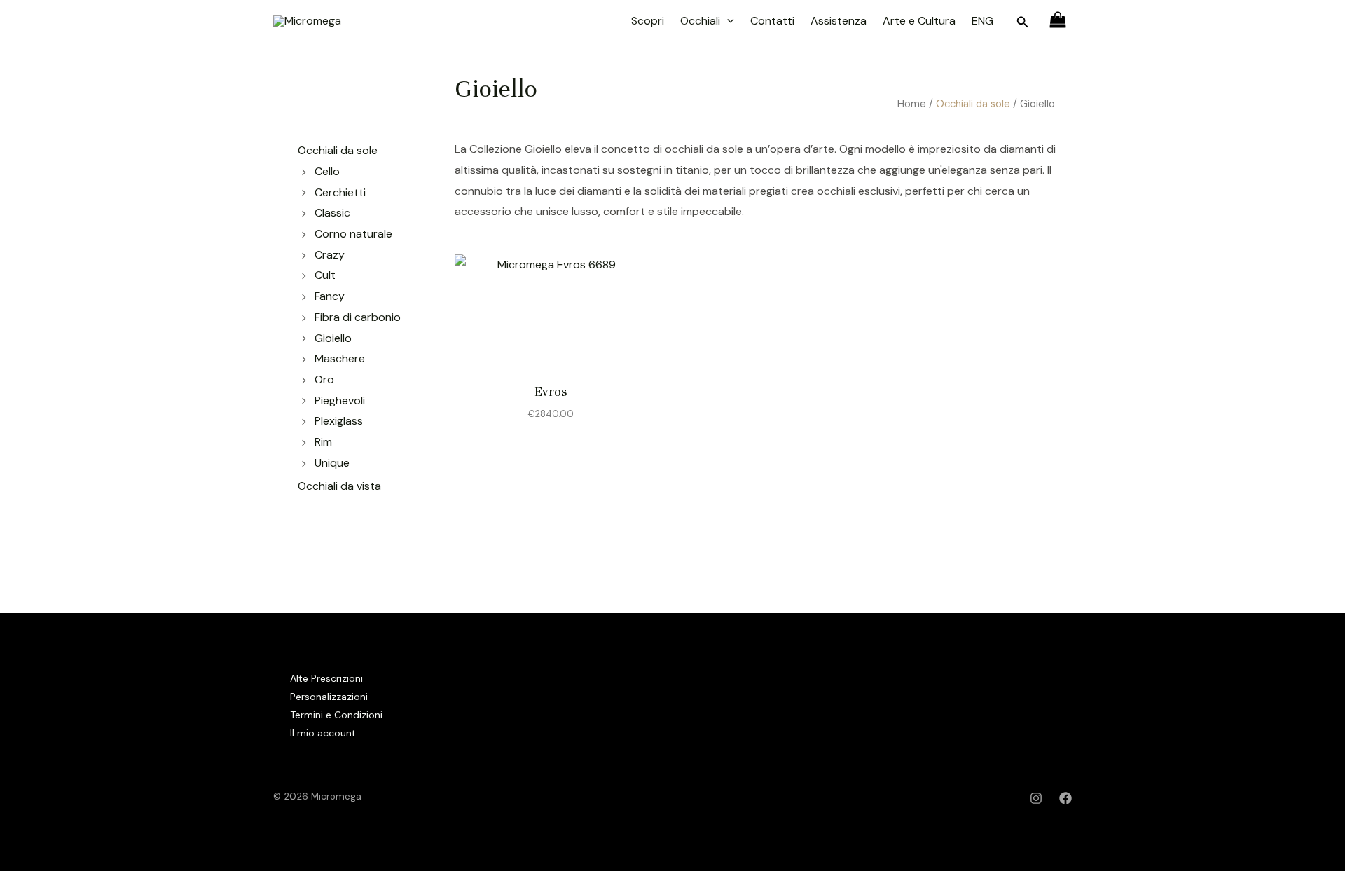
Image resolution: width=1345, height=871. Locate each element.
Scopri (647, 20)
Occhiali (700, 20)
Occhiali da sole (973, 104)
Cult (325, 275)
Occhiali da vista (339, 486)
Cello (327, 171)
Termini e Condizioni (336, 714)
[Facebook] (1065, 798)
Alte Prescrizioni (326, 678)
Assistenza (839, 20)
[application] (727, 21)
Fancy (330, 296)
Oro (324, 379)
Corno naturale (353, 233)
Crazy (330, 254)
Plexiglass (339, 420)
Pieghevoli (340, 400)
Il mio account (323, 733)
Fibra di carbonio (358, 317)
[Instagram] (1036, 798)
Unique (332, 462)
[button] (1022, 22)
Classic (332, 212)
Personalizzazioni (329, 696)
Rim (323, 441)
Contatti (772, 20)
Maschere (340, 358)
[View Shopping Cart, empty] (1057, 21)
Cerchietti (340, 192)
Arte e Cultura (919, 20)
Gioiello (333, 338)
